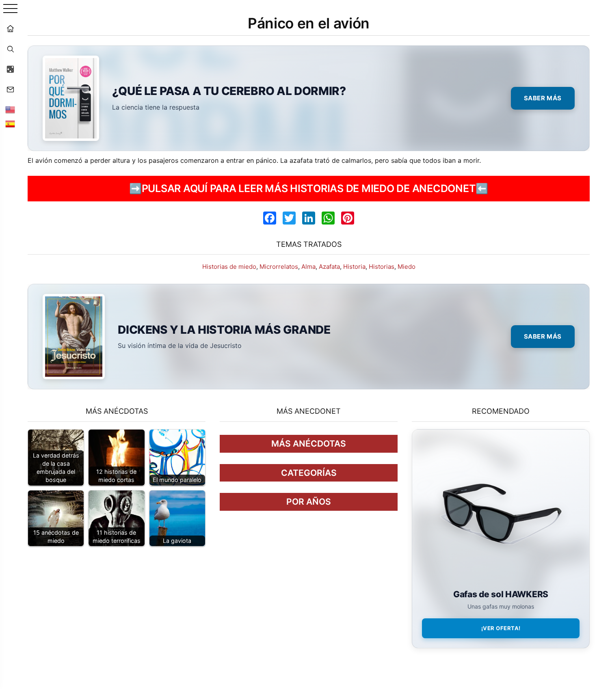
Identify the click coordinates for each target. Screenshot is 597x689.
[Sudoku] (10, 69)
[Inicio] (10, 28)
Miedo (406, 266)
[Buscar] (10, 49)
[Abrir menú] (10, 9)
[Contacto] (10, 89)
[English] (10, 110)
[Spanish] (10, 124)
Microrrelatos (279, 266)
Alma (308, 266)
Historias (381, 266)
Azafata (329, 266)
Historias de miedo (229, 266)
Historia (354, 266)
